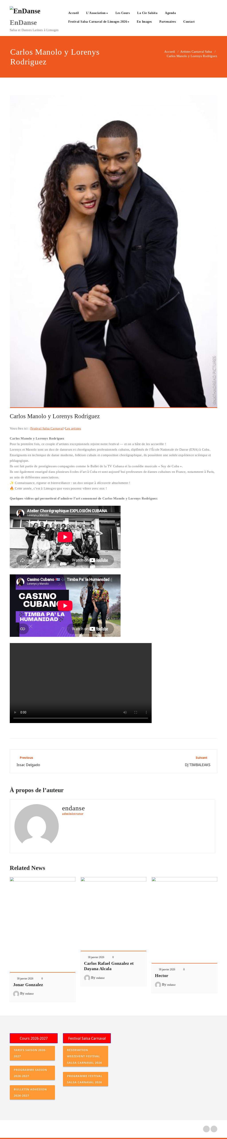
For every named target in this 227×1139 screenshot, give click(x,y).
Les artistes (73, 428)
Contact (189, 21)
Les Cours (122, 13)
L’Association (96, 13)
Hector (161, 975)
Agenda (170, 13)
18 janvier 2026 (25, 978)
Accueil (73, 13)
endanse (29, 993)
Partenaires (167, 21)
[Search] (203, 22)
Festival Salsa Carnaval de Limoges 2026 (97, 21)
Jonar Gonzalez (28, 984)
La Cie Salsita (147, 13)
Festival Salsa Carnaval (46, 428)
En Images (144, 21)
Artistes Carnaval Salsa (196, 51)
